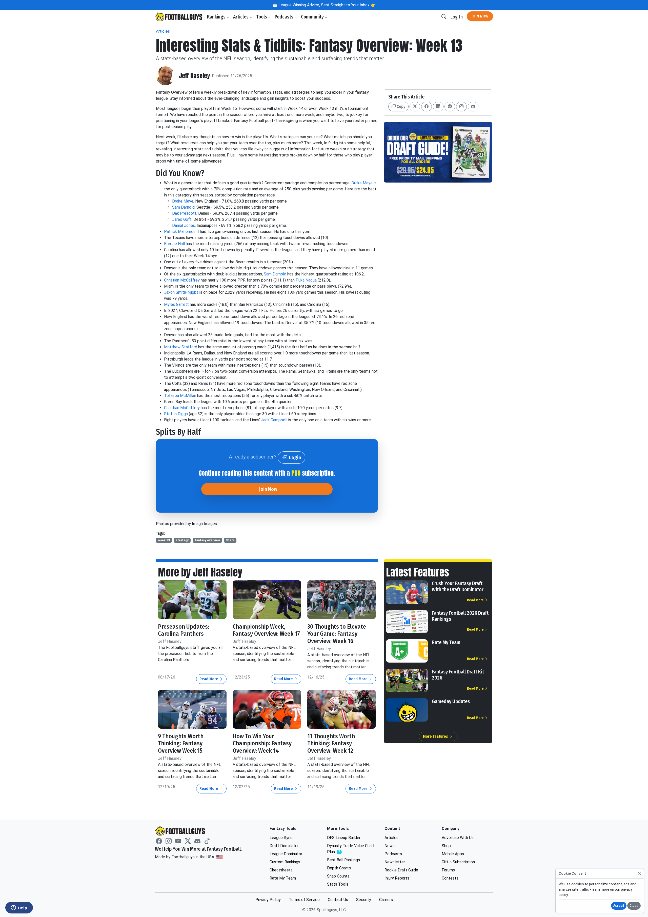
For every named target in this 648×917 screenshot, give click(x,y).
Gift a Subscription (458, 862)
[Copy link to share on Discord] (473, 106)
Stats (230, 540)
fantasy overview (207, 540)
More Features (436, 736)
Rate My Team (446, 642)
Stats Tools (337, 884)
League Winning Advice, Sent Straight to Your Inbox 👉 (326, 5)
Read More (209, 678)
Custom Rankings (285, 862)
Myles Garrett (176, 304)
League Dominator (286, 853)
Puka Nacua (307, 280)
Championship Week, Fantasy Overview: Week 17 (266, 630)
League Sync (281, 837)
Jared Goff (182, 219)
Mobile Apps (453, 853)
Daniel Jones (183, 225)
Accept (618, 906)
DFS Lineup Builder (343, 837)
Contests (450, 878)
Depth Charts (339, 868)
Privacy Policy (268, 899)
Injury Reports (396, 878)
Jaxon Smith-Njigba (181, 292)
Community (313, 17)
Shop (446, 845)
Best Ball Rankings (343, 860)
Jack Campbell (274, 419)
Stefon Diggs (176, 413)
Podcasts (284, 17)
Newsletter (394, 862)
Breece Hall (174, 243)
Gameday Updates (451, 701)
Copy (400, 106)
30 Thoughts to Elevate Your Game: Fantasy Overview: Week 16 (336, 634)
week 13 (164, 540)
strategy (182, 540)
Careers (386, 899)
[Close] (639, 873)
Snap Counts (338, 876)
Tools (262, 17)
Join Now (480, 16)
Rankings (217, 17)
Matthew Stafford (180, 347)
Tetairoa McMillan (180, 395)
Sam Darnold (183, 207)
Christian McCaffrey (182, 280)
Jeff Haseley (194, 75)
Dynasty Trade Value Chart (351, 849)
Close (634, 906)
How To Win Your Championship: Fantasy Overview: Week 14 (262, 743)
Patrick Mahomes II (181, 231)
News (389, 845)
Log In (456, 17)
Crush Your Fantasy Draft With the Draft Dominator (457, 586)
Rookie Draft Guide (401, 870)
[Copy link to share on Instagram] (461, 106)
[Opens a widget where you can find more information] (19, 908)
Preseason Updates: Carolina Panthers (183, 630)
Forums (448, 870)
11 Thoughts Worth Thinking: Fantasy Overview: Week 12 (331, 743)
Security (363, 899)
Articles (241, 17)
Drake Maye (362, 183)
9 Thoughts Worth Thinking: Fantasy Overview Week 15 (181, 743)
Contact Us (338, 899)
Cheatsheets (281, 870)
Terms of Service (304, 899)
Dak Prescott (184, 213)
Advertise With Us (458, 837)
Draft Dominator (284, 845)
